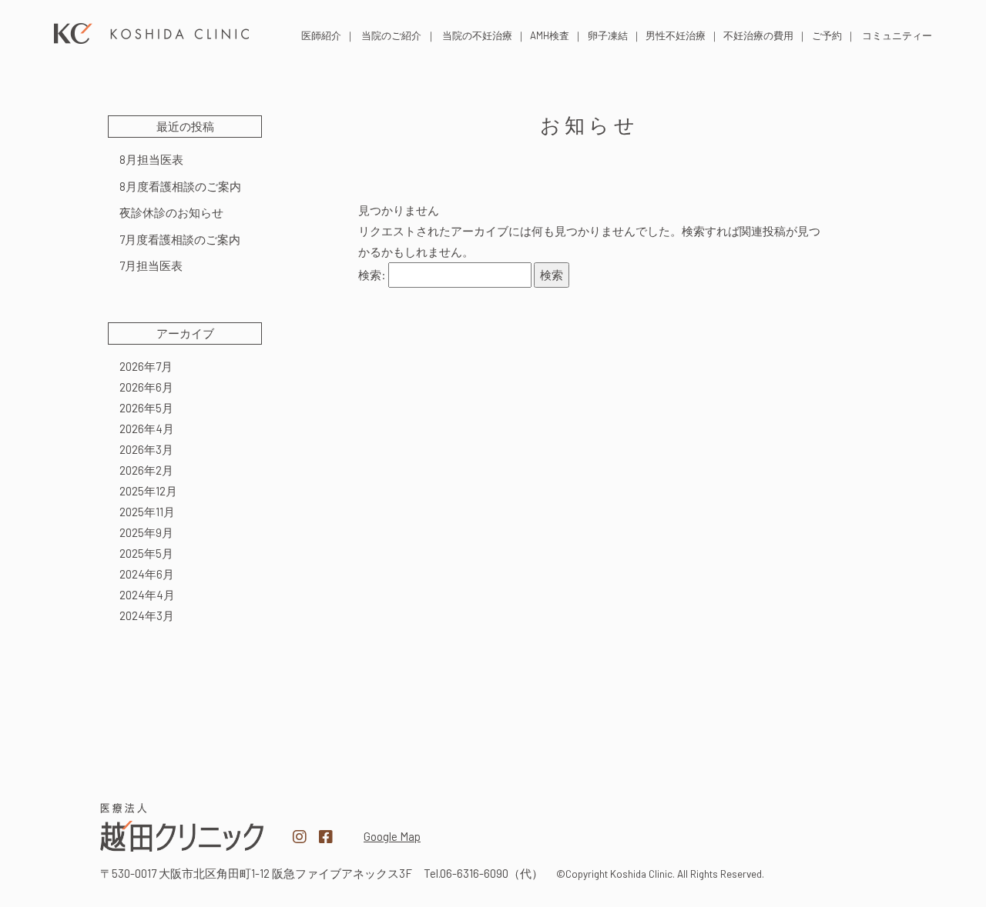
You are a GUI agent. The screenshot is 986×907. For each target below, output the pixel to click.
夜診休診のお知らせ (171, 212)
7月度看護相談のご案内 (179, 239)
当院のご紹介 (391, 35)
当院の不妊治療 (477, 35)
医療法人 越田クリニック (152, 33)
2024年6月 (146, 574)
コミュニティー (897, 35)
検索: (372, 275)
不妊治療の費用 (758, 35)
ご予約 (827, 35)
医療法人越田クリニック (181, 827)
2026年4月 (146, 428)
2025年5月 (146, 553)
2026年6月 (146, 387)
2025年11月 (147, 512)
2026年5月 (146, 408)
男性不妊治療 (676, 35)
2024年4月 (147, 595)
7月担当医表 (151, 265)
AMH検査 (549, 35)
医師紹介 (321, 35)
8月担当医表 (151, 159)
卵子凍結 (608, 35)
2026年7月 (146, 366)
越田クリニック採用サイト (804, 828)
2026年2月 (146, 470)
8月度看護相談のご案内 (180, 186)
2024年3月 (146, 615)
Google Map (392, 836)
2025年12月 (148, 491)
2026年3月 (146, 449)
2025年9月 (146, 532)
